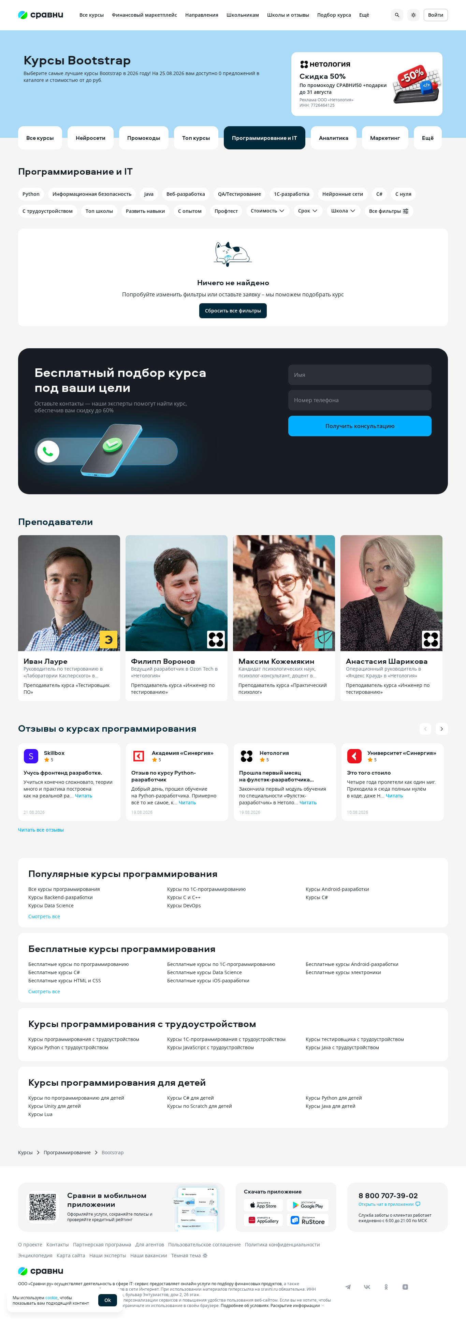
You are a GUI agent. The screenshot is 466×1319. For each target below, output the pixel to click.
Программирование (67, 1152)
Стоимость (264, 210)
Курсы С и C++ (184, 897)
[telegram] (348, 1287)
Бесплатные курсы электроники (343, 972)
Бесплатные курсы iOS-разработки (208, 980)
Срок (304, 210)
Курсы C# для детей (190, 1098)
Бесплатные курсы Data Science (204, 972)
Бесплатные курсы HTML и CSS (64, 980)
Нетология (274, 752)
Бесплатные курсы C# (54, 972)
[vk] (367, 1287)
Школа (339, 210)
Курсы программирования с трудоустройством (83, 1039)
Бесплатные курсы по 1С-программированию (221, 964)
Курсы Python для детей (334, 1098)
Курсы (25, 1152)
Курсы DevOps (184, 905)
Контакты (57, 1244)
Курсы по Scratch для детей (199, 1106)
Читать (83, 795)
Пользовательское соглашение (204, 1244)
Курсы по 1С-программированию (206, 889)
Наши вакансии (148, 1255)
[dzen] (405, 1287)
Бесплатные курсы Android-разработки (352, 964)
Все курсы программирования (64, 889)
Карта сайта (71, 1255)
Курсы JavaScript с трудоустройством (210, 1047)
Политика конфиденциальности (282, 1244)
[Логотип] (176, 1271)
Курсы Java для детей (330, 1106)
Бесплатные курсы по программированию (78, 964)
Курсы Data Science (51, 905)
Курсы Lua (40, 1114)
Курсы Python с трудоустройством (68, 1047)
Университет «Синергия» (401, 752)
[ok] (386, 1287)
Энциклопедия (35, 1255)
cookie (51, 1297)
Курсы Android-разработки (337, 889)
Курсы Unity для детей (54, 1106)
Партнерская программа (102, 1244)
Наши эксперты (107, 1255)
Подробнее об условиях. (245, 1305)
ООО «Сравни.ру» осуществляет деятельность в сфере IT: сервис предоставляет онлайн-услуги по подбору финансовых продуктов (150, 1283)
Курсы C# (317, 897)
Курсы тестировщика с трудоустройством (355, 1039)
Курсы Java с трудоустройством (342, 1047)
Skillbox (54, 752)
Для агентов (149, 1244)
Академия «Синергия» (183, 752)
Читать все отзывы (41, 829)
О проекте (30, 1244)
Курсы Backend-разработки (60, 897)
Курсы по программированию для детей (76, 1098)
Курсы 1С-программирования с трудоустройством (226, 1039)
